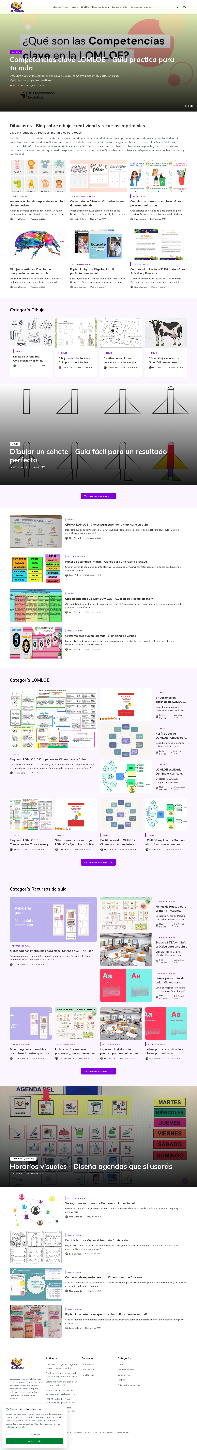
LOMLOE (85, 7)
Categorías (125, 1358)
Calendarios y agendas (142, 7)
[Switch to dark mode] (184, 7)
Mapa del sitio (123, 1433)
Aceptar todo (34, 1441)
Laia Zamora (16, 1173)
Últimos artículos (60, 7)
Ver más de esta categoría (96, 496)
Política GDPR (91, 1433)
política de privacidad (16, 1427)
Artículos (51, 1358)
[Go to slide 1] (186, 106)
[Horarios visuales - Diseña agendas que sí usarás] (98, 1136)
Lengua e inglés (119, 7)
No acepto (35, 1434)
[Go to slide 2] (189, 106)
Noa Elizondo (16, 85)
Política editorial (107, 1433)
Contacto (78, 1433)
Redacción (88, 1358)
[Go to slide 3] (192, 106)
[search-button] (177, 7)
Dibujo (75, 7)
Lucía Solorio (88, 1364)
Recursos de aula (100, 7)
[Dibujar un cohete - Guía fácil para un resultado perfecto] (98, 434)
